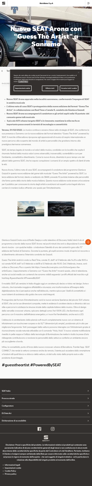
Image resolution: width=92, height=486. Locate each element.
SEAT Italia (6, 391)
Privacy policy (10, 474)
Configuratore (8, 406)
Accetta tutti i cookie (69, 88)
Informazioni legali (12, 465)
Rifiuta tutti (50, 88)
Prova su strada (8, 398)
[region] (46, 82)
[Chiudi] (78, 72)
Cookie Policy (10, 471)
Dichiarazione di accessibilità (14, 421)
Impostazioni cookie (22, 88)
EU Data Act (6, 413)
